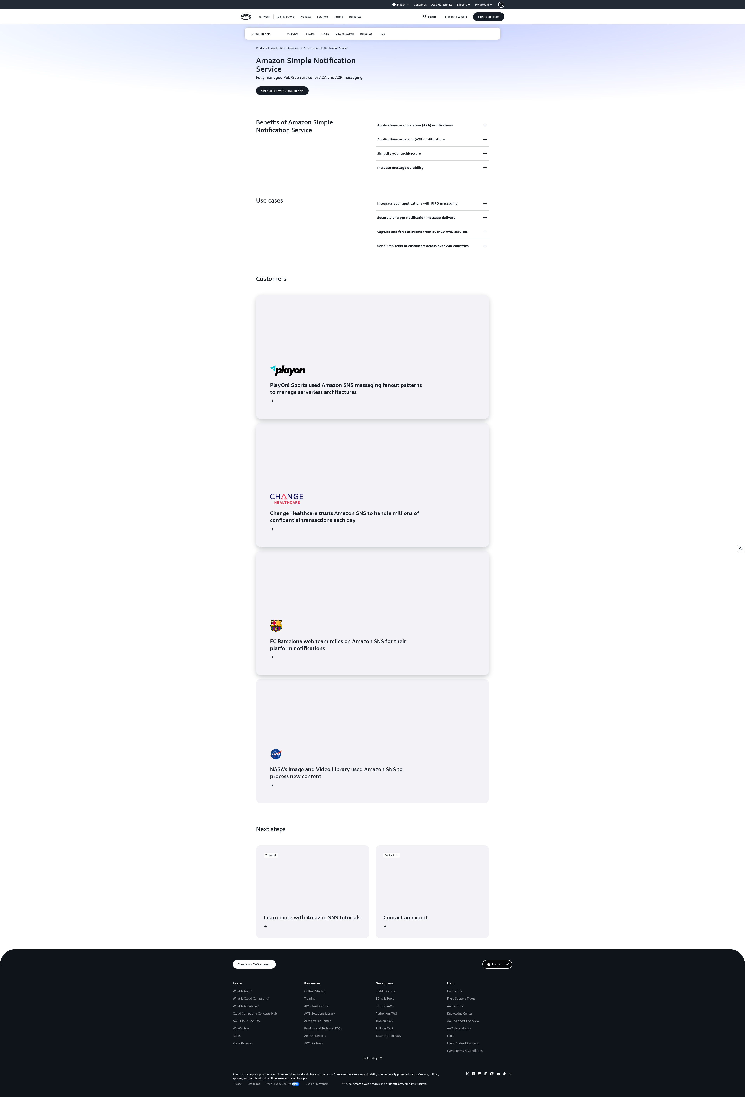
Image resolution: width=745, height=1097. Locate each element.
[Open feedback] (740, 548)
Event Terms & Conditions (465, 1051)
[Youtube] (498, 1074)
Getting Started (314, 991)
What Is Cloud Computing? (251, 998)
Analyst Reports (315, 1036)
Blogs (237, 1036)
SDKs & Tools (385, 998)
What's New (241, 1028)
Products (261, 47)
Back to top (370, 1058)
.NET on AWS (384, 1006)
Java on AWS (384, 1021)
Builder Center (385, 991)
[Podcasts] (504, 1074)
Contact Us (454, 991)
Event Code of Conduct (462, 1043)
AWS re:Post (455, 1006)
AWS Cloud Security (246, 1021)
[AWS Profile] (501, 5)
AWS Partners (313, 1043)
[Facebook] (473, 1074)
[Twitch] (492, 1074)
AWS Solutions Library (319, 1013)
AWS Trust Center (316, 1006)
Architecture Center (317, 1021)
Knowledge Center (459, 1013)
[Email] (510, 1074)
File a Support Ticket (461, 998)
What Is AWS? (242, 991)
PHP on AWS (384, 1028)
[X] (467, 1074)
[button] (285, 16)
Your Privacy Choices (278, 1083)
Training (309, 998)
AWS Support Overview (463, 1021)
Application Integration (285, 47)
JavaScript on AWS (388, 1036)
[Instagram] (485, 1074)
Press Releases (243, 1043)
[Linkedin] (479, 1074)
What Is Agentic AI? (246, 1006)
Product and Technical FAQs (323, 1028)
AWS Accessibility (459, 1028)
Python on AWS (386, 1013)
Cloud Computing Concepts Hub (255, 1013)
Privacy (237, 1083)
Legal (450, 1036)
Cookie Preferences (317, 1083)
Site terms (254, 1083)
